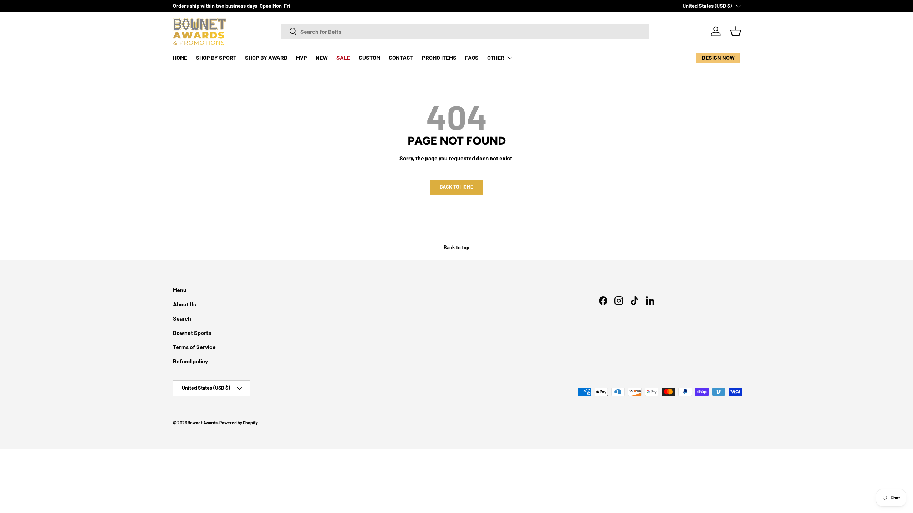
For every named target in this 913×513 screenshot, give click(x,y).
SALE (343, 57)
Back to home (456, 187)
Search (182, 318)
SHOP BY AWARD (266, 57)
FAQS (472, 57)
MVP (301, 57)
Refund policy (190, 361)
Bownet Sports (192, 332)
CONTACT (401, 57)
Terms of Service (194, 346)
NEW (322, 57)
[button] (736, 31)
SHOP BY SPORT (216, 57)
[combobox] (465, 31)
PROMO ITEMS (439, 57)
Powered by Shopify (238, 422)
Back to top (456, 247)
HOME (180, 57)
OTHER (495, 57)
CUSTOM (369, 57)
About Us (184, 304)
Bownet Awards (203, 422)
